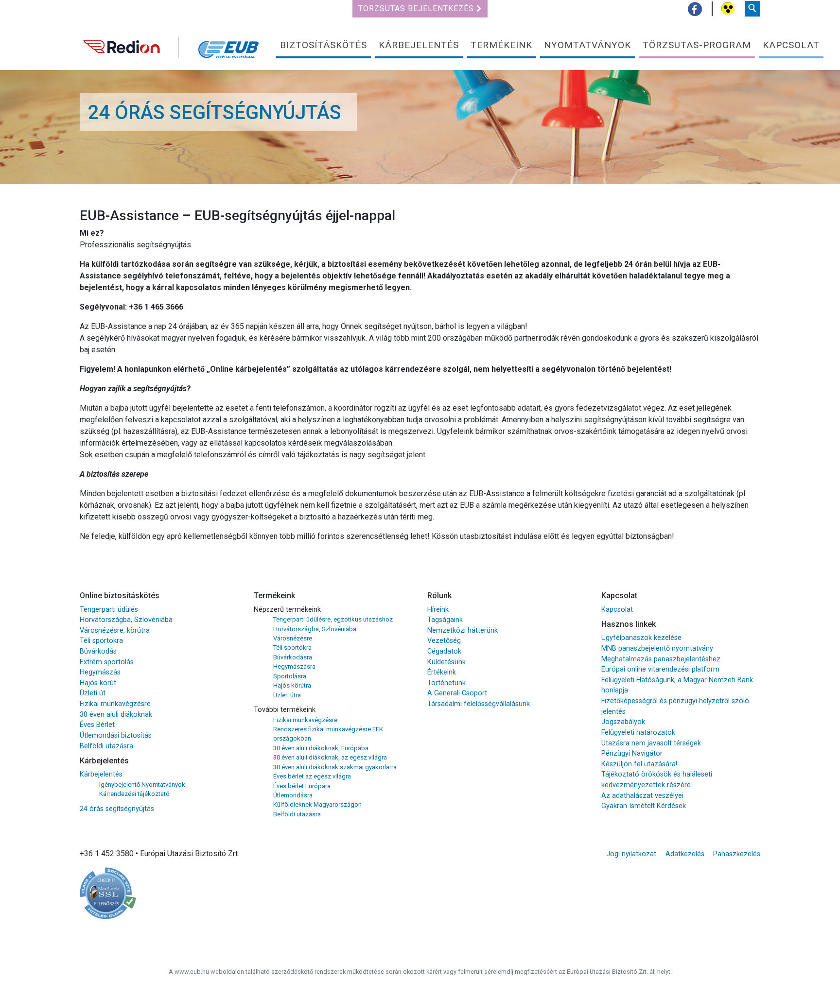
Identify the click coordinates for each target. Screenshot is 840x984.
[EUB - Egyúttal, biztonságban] (172, 43)
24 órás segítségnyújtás (117, 809)
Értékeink (441, 672)
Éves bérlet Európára (302, 786)
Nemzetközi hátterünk (462, 630)
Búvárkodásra (292, 657)
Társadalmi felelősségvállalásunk (478, 704)
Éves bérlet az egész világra (312, 776)
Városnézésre (292, 638)
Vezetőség (444, 641)
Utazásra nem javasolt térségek (651, 743)
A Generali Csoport (457, 693)
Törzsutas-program (697, 45)
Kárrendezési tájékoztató (134, 793)
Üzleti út (92, 693)
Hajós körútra (292, 685)
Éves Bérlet (97, 725)
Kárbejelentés (419, 45)
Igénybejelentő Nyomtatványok (142, 784)
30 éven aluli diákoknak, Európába (320, 748)
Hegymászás (100, 672)
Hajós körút (98, 683)
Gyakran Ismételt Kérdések (643, 806)
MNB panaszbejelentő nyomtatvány (657, 648)
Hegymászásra (294, 666)
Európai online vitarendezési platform (660, 669)
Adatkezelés (684, 854)
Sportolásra (289, 676)
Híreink (438, 609)
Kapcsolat (791, 45)
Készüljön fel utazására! (639, 764)
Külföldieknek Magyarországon (317, 804)
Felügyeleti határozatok (638, 732)
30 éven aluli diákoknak (116, 714)
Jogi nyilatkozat (631, 854)
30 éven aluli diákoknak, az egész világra (330, 757)
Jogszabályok (623, 722)
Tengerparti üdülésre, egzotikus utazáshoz (333, 619)
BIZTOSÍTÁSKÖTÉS (323, 45)
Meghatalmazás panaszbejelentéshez (660, 659)
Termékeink (501, 45)
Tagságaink (445, 620)
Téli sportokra (101, 641)
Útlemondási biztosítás (116, 735)
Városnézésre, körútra (115, 630)
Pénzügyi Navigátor (632, 753)
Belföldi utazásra (106, 746)
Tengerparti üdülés (109, 609)
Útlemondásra (293, 795)
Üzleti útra (287, 695)
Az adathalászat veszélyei (642, 796)
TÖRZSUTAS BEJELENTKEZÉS (417, 8)
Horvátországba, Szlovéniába (126, 620)
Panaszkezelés (736, 854)
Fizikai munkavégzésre (115, 704)
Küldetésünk (446, 662)
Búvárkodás (98, 651)
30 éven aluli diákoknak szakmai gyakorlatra (335, 767)
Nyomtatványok (587, 45)
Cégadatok (444, 651)
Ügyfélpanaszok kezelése (641, 638)
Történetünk (446, 683)
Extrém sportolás (107, 662)
